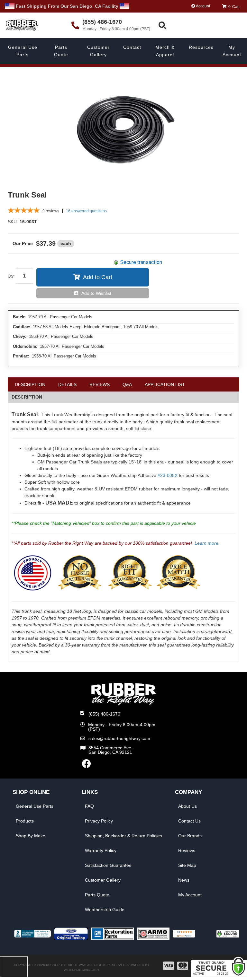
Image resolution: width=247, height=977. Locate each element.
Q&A (127, 384)
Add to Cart (97, 277)
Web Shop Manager (81, 970)
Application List (165, 384)
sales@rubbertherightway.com (119, 738)
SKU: (13, 221)
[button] (202, 25)
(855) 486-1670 (104, 714)
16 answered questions (86, 211)
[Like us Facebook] (86, 765)
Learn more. (207, 543)
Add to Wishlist (96, 293)
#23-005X (168, 475)
